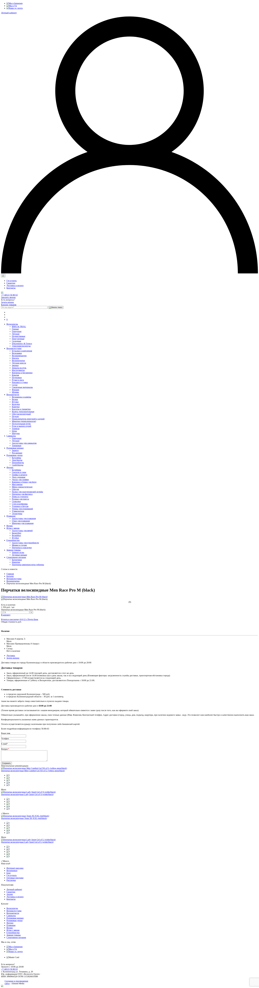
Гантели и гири (19, 472)
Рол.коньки (17, 453)
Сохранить (6, 763)
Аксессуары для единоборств (25, 543)
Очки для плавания (21, 521)
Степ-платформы (20, 504)
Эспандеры (17, 513)
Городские (16, 331)
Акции (9, 894)
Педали (15, 416)
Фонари (15, 390)
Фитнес (9, 467)
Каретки (16, 407)
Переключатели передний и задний (28, 419)
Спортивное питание (16, 557)
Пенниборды (18, 462)
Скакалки (16, 501)
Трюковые (16, 445)
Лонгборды (17, 460)
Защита (15, 450)
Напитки (16, 562)
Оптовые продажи (14, 878)
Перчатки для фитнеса (22, 494)
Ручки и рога (18, 380)
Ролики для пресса (20, 499)
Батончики (17, 560)
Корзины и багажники (22, 373)
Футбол (15, 538)
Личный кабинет (9, 13)
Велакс (9, 526)
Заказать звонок (8, 297)
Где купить (11, 280)
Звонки (15, 365)
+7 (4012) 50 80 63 (9, 295)
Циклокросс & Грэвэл (22, 343)
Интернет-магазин (14, 868)
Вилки (15, 399)
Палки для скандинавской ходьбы (27, 492)
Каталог (10, 576)
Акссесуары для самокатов (24, 443)
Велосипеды (12, 324)
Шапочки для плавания (22, 523)
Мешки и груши (19, 545)
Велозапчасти (12, 394)
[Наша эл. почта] (14, 8)
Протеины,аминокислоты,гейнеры (28, 564)
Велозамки (17, 353)
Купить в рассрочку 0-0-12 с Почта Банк (19, 619)
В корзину (6, 615)
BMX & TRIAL (19, 326)
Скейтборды (17, 465)
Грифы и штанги (19, 475)
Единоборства (13, 540)
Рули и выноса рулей (21, 426)
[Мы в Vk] (11, 6)
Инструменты (18, 370)
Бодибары (16, 470)
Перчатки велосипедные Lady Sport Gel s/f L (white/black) (27, 842)
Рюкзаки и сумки (20, 382)
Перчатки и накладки (22, 547)
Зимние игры (18, 552)
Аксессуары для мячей (22, 530)
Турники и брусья (20, 506)
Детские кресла (19, 363)
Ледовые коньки (19, 555)
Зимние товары (13, 550)
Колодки (16, 404)
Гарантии (10, 283)
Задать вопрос (7, 302)
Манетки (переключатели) (24, 421)
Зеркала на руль (19, 368)
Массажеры (17, 484)
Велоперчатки (18, 360)
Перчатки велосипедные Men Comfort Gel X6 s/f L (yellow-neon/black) (33, 771)
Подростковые (18, 336)
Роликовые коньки (15, 448)
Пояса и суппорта (20, 496)
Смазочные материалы (22, 387)
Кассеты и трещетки (21, 409)
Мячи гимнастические (22, 487)
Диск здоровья (18, 477)
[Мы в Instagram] (14, 3)
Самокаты (11, 436)
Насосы (15, 358)
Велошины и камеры (21, 397)
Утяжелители (18, 511)
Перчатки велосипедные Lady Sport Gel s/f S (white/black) (27, 794)
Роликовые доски (14, 455)
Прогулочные (18, 339)
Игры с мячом (12, 528)
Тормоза (15, 428)
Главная (10, 574)
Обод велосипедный (21, 414)
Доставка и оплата (14, 285)
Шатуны (16, 433)
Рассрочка (11, 880)
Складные (16, 341)
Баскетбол (16, 533)
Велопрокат (11, 870)
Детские (15, 334)
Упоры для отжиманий (22, 509)
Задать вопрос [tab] (12, 658)
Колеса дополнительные (23, 411)
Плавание (11, 516)
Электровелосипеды (21, 346)
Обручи (15, 489)
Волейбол (16, 535)
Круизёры (16, 458)
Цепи (14, 431)
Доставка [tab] (10, 655)
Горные (15, 329)
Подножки (17, 377)
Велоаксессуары (13, 348)
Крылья (15, 375)
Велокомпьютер (19, 356)
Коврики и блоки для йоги (24, 482)
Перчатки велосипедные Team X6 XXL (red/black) (24, 818)
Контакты (11, 288)
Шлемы (15, 392)
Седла (14, 385)
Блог (8, 873)
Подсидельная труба (21, 424)
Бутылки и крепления (22, 351)
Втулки (15, 402)
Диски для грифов (20, 479)
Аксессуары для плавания (24, 518)
